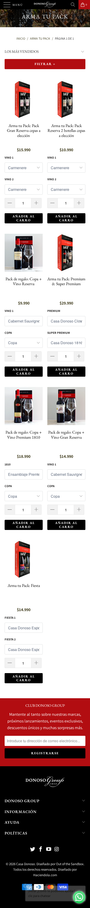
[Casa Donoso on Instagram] (56, 849)
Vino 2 (9, 179)
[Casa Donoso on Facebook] (40, 849)
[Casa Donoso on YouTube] (48, 849)
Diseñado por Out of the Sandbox (60, 864)
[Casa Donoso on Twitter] (32, 849)
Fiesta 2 (10, 639)
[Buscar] (73, 4)
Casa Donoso (25, 864)
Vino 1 (9, 158)
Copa (8, 333)
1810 (8, 464)
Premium (53, 311)
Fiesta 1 (10, 618)
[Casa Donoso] (45, 4)
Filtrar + (45, 64)
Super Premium (58, 333)
